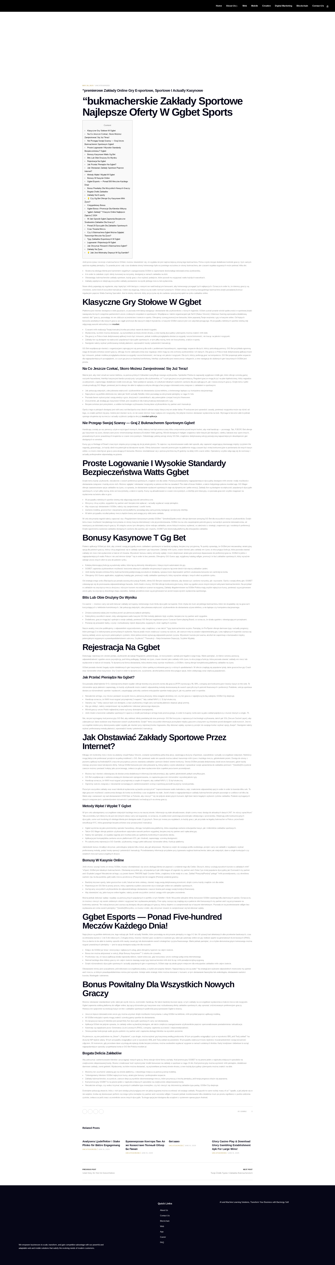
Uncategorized (128, 59)
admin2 (243, 1111)
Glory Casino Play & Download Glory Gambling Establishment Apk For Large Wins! (231, 1145)
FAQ (162, 1242)
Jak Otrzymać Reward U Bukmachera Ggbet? (107, 246)
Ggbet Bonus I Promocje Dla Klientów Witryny (107, 208)
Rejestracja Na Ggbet (96, 161)
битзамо (174, 1141)
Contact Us (165, 1215)
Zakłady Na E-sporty (96, 195)
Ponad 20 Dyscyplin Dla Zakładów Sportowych (107, 225)
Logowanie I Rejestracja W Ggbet (101, 242)
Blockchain (164, 1221)
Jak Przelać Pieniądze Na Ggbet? (101, 164)
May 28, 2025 (87, 85)
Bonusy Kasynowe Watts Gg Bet (101, 154)
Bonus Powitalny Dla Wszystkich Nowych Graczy (108, 188)
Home (112, 59)
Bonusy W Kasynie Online (98, 178)
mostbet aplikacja (149, 416)
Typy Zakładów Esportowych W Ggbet (103, 239)
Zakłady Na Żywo (94, 249)
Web (162, 1226)
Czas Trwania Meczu (96, 229)
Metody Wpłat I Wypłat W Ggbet (101, 175)
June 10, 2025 (104, 1149)
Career (163, 1237)
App (161, 1232)
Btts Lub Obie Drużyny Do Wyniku (102, 158)
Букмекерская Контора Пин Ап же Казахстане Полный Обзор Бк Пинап (145, 1145)
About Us (164, 1210)
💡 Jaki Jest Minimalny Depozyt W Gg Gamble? (108, 253)
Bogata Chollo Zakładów (97, 191)
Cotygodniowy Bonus (96, 205)
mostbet (115, 324)
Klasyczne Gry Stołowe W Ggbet (101, 130)
